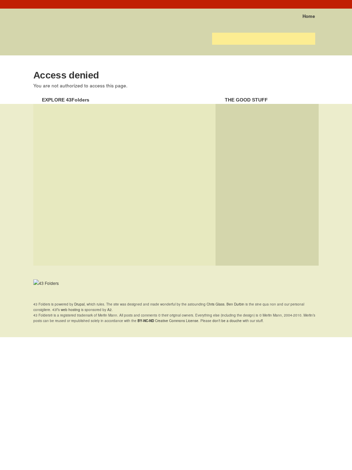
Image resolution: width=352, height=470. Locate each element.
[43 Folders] (53, 14)
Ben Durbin (235, 304)
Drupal (79, 304)
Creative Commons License (168, 320)
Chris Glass (215, 304)
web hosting (70, 309)
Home (308, 16)
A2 (109, 309)
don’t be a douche (227, 320)
